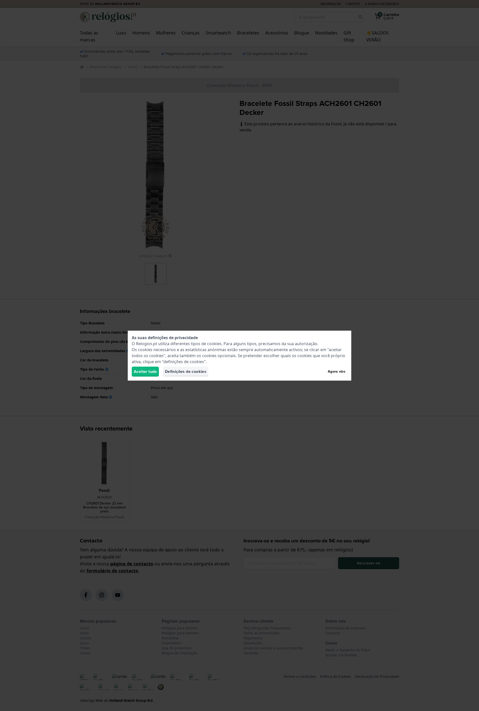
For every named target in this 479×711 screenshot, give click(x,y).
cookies (214, 343)
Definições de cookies (185, 371)
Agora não (336, 371)
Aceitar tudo (145, 371)
